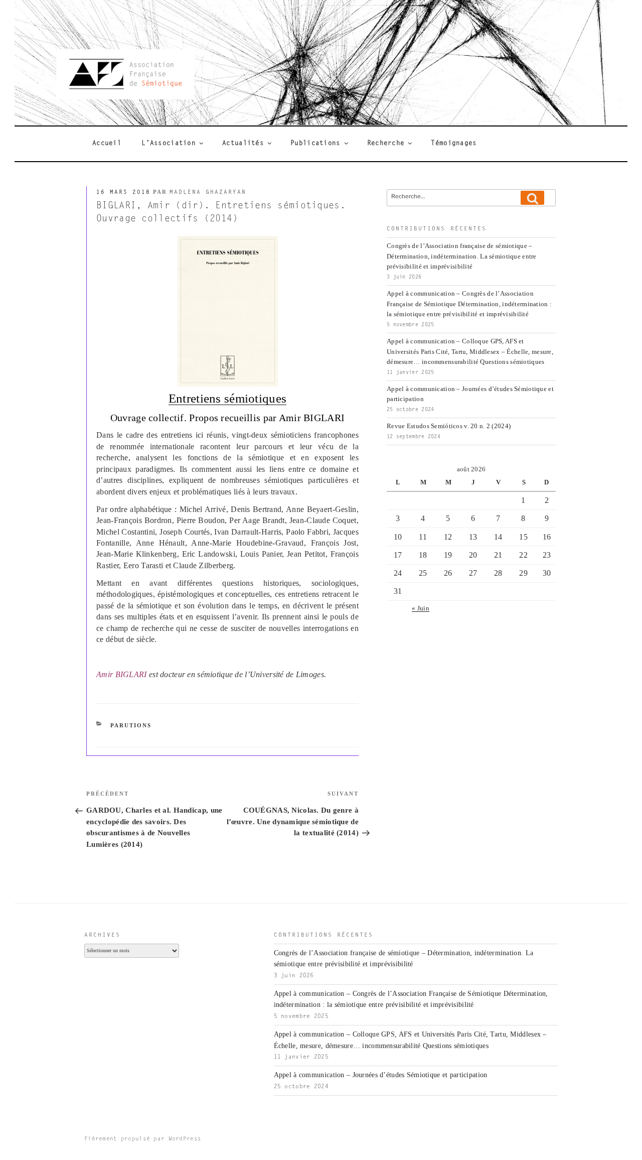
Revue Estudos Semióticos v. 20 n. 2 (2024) (449, 426)
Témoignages (453, 144)
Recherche (386, 144)
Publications (315, 144)
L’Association (168, 144)
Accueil (106, 144)
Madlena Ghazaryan (208, 192)
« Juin (420, 608)
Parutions (130, 725)
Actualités (243, 144)
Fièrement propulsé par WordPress (142, 1139)
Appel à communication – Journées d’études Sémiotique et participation (381, 1075)
